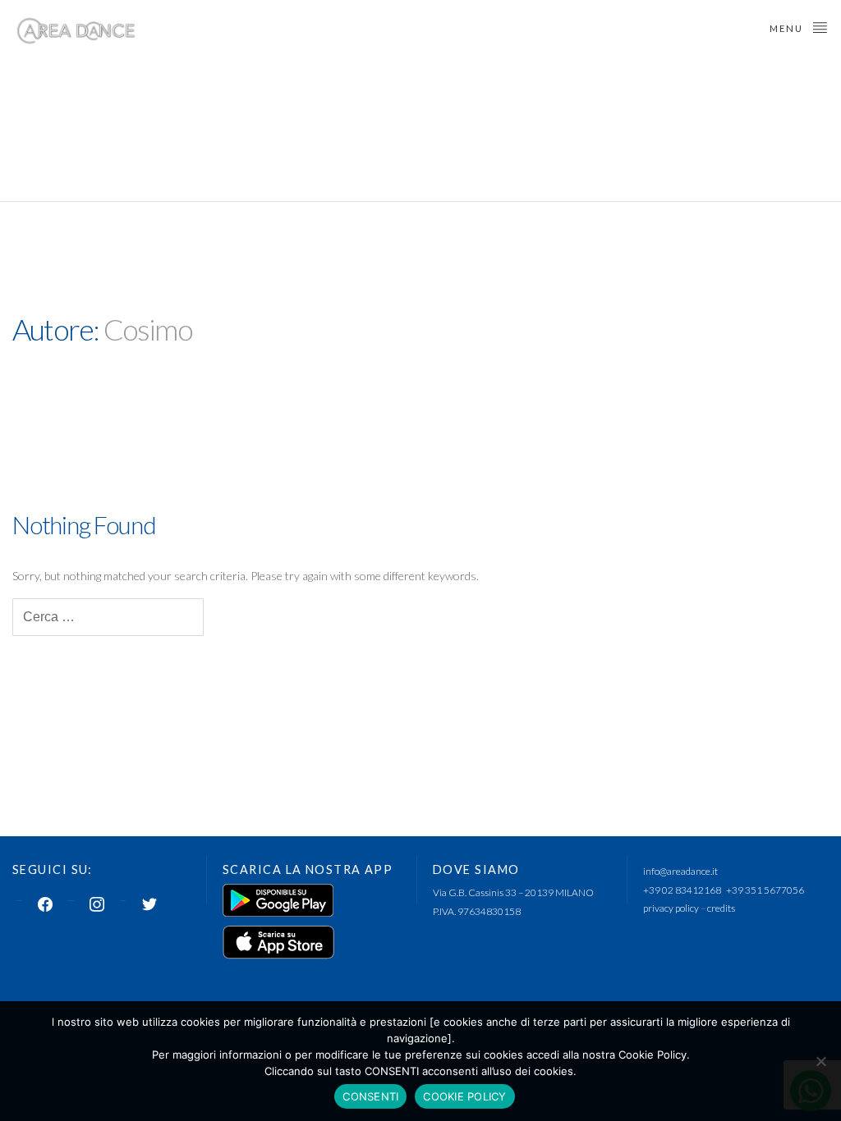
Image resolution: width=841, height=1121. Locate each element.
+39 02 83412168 (682, 890)
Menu (788, 28)
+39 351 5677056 (765, 890)
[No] (820, 1061)
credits (721, 908)
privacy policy (671, 908)
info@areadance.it (680, 871)
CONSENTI (370, 1096)
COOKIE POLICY (464, 1096)
